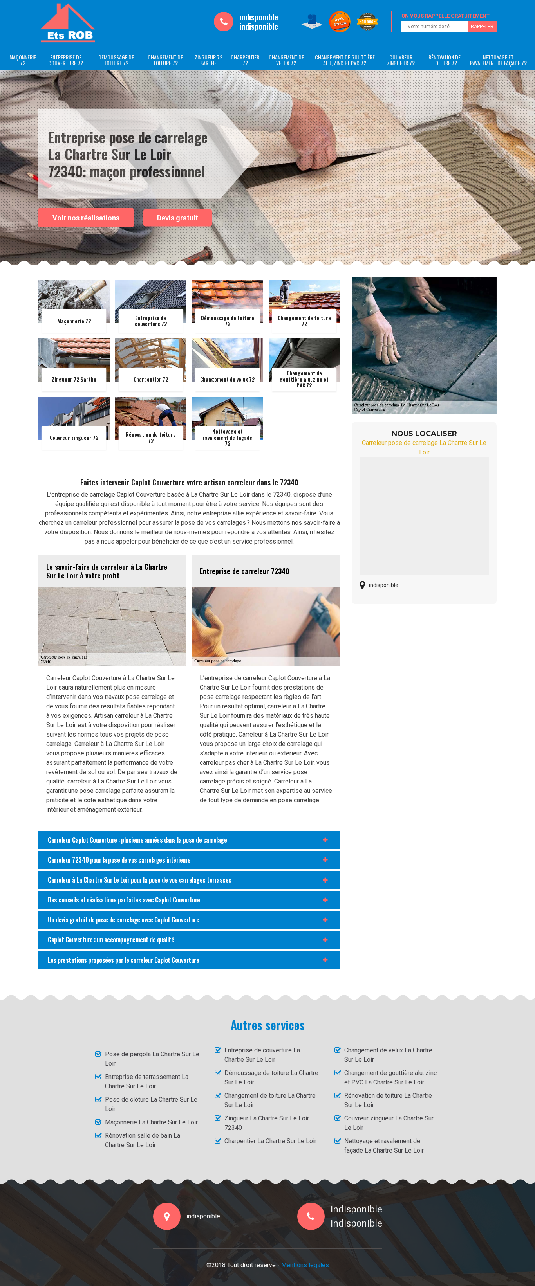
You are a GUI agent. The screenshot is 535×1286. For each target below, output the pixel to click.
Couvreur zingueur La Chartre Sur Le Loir (389, 1123)
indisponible (258, 17)
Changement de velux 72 (286, 60)
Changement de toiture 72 (165, 60)
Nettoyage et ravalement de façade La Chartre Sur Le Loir (384, 1145)
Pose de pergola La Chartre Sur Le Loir (152, 1058)
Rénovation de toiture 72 (444, 60)
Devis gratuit (177, 218)
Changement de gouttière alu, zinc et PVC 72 (345, 60)
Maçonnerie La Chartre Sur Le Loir (151, 1122)
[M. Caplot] (67, 23)
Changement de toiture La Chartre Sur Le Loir (270, 1100)
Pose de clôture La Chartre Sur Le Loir (151, 1104)
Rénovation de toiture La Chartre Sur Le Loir (388, 1100)
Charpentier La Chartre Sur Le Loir (270, 1141)
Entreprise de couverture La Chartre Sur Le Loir (262, 1054)
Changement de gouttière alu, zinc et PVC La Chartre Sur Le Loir (390, 1077)
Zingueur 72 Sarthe (208, 60)
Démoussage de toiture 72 (116, 60)
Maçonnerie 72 (22, 60)
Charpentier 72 (245, 60)
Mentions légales (305, 1265)
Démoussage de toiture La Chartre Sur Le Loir (271, 1077)
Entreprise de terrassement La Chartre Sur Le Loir (146, 1081)
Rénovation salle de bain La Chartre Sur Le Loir (142, 1140)
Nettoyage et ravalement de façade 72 (498, 60)
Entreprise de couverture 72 (65, 60)
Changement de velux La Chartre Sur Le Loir (388, 1054)
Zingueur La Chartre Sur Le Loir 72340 (266, 1123)
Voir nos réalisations (85, 217)
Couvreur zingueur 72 (401, 60)
